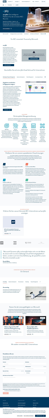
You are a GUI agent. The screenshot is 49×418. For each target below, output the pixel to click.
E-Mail (4, 366)
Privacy (44, 412)
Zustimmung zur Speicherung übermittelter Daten (11, 389)
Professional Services (6, 407)
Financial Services (6, 405)
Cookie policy (6, 413)
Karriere (34, 407)
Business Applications (21, 405)
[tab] (5, 34)
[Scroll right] (45, 34)
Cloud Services (20, 407)
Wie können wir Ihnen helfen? (8, 375)
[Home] (4, 1)
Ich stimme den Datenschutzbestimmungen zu (12, 390)
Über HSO (34, 405)
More (44, 1)
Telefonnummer (35, 366)
